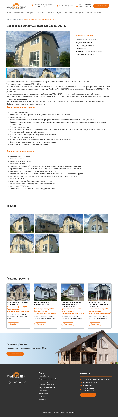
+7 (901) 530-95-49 (85, 7)
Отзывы (89, 13)
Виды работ (30, 13)
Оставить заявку (15, 354)
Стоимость (50, 13)
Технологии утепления (46, 382)
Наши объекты (19, 13)
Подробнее (13, 324)
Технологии (40, 13)
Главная (9, 13)
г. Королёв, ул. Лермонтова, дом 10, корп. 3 (44, 6)
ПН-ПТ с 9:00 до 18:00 (90, 382)
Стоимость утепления (46, 385)
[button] (67, 32)
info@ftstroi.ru (87, 385)
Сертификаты (79, 13)
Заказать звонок (101, 6)
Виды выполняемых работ (48, 379)
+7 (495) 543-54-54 (85, 5)
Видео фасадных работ (47, 388)
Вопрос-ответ (68, 13)
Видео (59, 13)
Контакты (97, 13)
